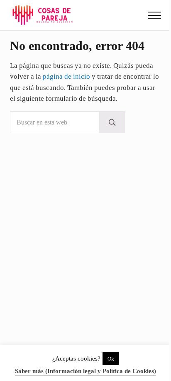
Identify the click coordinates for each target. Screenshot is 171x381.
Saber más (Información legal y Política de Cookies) (85, 371)
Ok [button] (110, 359)
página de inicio (66, 76)
